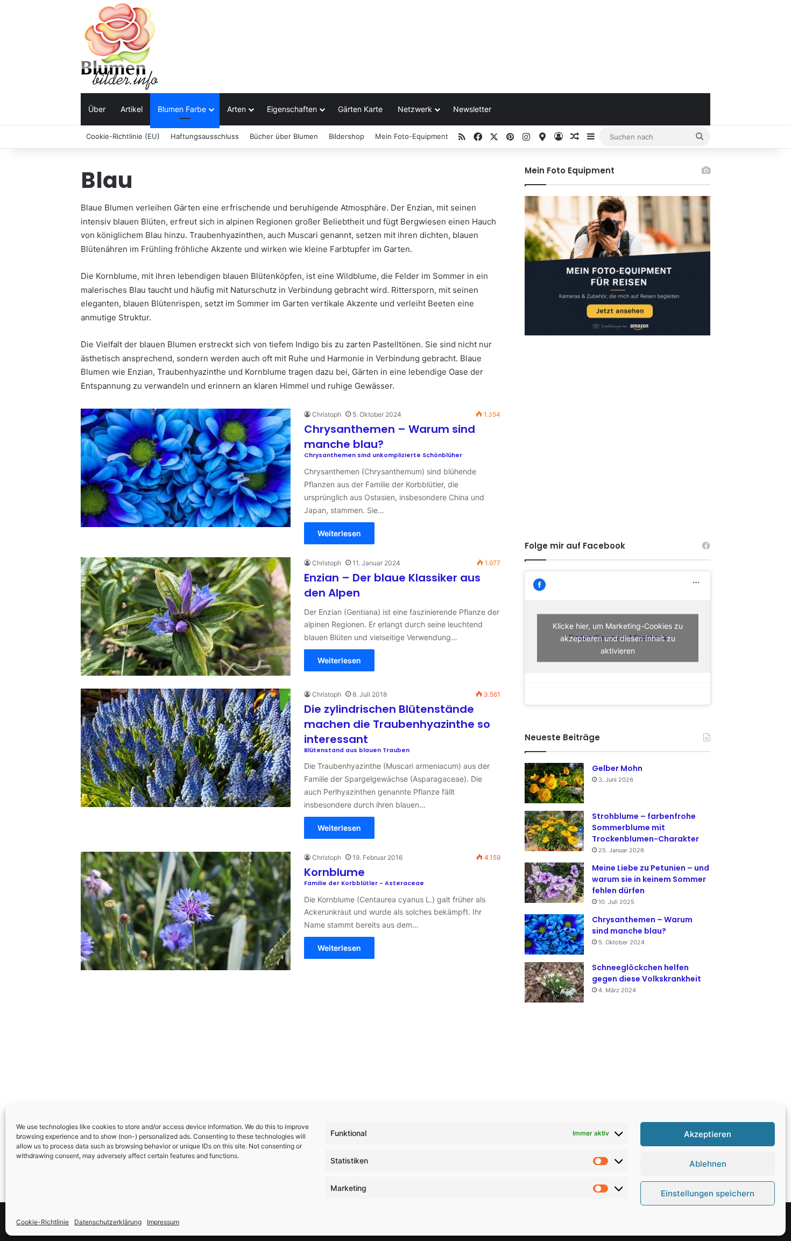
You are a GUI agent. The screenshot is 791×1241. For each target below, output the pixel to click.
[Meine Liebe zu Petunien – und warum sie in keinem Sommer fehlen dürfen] (554, 883)
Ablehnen (707, 1164)
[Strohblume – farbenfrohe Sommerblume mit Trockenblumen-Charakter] (554, 831)
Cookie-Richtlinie (42, 1222)
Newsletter (472, 109)
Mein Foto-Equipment (411, 136)
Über (96, 109)
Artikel (132, 109)
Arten (236, 109)
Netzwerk (415, 109)
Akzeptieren (707, 1134)
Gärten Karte (360, 109)
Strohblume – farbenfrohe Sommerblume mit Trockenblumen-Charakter (645, 827)
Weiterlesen (339, 533)
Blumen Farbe (182, 109)
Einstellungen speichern (707, 1193)
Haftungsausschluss (205, 136)
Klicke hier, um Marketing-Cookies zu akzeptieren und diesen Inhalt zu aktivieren (618, 638)
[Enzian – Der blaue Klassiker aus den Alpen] (186, 616)
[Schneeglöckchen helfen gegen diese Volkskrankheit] (554, 982)
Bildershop (346, 136)
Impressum (163, 1222)
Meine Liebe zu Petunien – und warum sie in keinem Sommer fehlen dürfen (650, 879)
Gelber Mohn (617, 768)
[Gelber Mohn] (554, 783)
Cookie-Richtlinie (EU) (123, 136)
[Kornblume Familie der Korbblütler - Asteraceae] (186, 911)
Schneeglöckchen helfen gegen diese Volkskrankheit (646, 973)
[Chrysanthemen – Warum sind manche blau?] (554, 934)
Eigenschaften (292, 109)
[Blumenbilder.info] (119, 46)
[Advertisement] (503, 35)
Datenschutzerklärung (108, 1222)
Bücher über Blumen (284, 136)
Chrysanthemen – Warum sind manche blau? (642, 925)
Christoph (326, 414)
